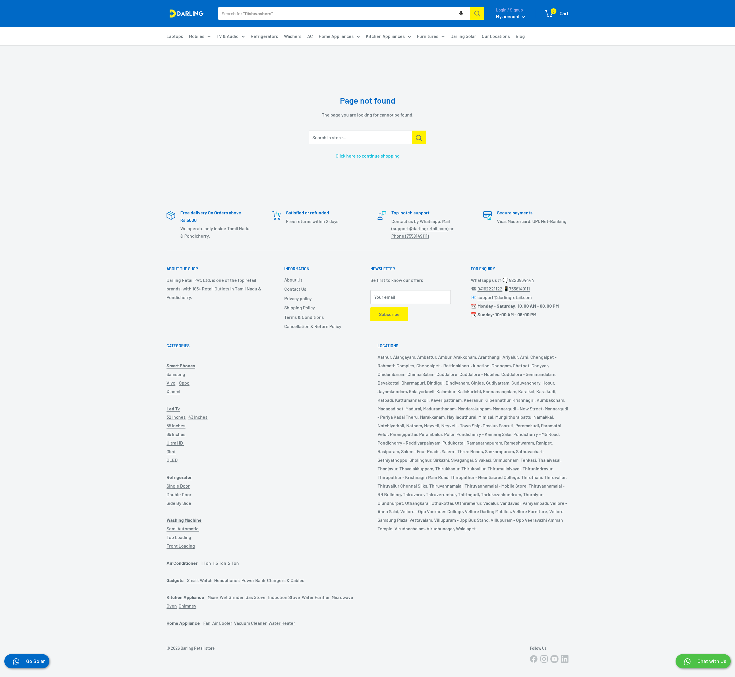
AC (310, 36)
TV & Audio (227, 36)
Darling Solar (463, 36)
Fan (206, 623)
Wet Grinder (232, 597)
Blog (520, 36)
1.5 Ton (219, 563)
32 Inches (176, 417)
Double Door (179, 494)
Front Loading (181, 545)
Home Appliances (336, 36)
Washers (292, 36)
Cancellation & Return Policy (312, 326)
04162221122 (489, 288)
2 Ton (233, 563)
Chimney (187, 605)
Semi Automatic (183, 528)
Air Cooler (222, 623)
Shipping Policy (299, 307)
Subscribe (389, 314)
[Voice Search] (461, 13)
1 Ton (206, 563)
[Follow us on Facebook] (533, 659)
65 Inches (176, 434)
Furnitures (427, 36)
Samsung (176, 374)
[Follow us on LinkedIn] (564, 659)
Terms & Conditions (304, 317)
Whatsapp (430, 221)
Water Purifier (316, 597)
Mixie (213, 597)
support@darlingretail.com (504, 297)
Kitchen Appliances (385, 36)
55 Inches (176, 425)
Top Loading (179, 537)
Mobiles (196, 36)
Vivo (171, 382)
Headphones (227, 580)
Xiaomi (173, 391)
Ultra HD (175, 442)
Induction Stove (284, 597)
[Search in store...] (419, 137)
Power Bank (253, 580)
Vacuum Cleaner (250, 623)
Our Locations (496, 36)
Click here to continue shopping (368, 155)
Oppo (184, 382)
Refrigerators (264, 36)
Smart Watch (199, 580)
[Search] (477, 13)
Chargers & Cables (285, 580)
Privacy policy (298, 298)
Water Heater (281, 623)
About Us (293, 279)
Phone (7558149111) (410, 235)
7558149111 (519, 288)
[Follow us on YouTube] (554, 659)
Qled (171, 451)
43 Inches (198, 417)
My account (508, 16)
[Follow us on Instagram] (544, 659)
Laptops (175, 36)
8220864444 (521, 280)
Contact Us (295, 289)
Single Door (178, 485)
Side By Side (179, 503)
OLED (172, 460)
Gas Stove (255, 597)
